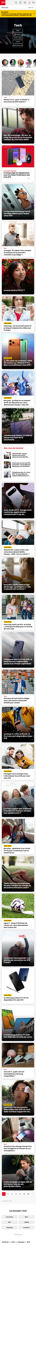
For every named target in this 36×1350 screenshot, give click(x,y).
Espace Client (29, 2)
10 (24, 1194)
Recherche (16, 2)
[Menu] (34, 2)
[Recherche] (16, 2)
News (17, 30)
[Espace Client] (29, 2)
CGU (13, 1242)
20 (28, 1194)
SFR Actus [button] (4, 8)
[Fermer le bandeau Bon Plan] (34, 14)
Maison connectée (18, 45)
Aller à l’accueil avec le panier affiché (20, 2)
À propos (21, 1242)
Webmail (25, 2)
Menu (33, 2)
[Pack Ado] (18, 163)
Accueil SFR (2, 2)
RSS (28, 1242)
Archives (5, 1242)
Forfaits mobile (18, 38)
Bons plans (18, 34)
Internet (18, 41)
